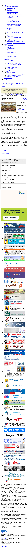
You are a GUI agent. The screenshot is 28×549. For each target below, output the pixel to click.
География (9, 10)
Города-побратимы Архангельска (15, 16)
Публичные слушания (12, 76)
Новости (3, 86)
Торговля (9, 33)
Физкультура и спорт (12, 48)
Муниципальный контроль (13, 55)
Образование (10, 45)
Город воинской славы (12, 12)
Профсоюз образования (8, 179)
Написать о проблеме (11, 217)
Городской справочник (12, 6)
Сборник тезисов (5, 153)
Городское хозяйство (12, 39)
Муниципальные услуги (8, 173)
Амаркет (6, 79)
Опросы (6, 71)
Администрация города (13, 21)
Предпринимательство (12, 35)
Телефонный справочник (13, 67)
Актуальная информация (8, 184)
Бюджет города (10, 36)
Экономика (6, 26)
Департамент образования (17, 84)
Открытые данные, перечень (14, 64)
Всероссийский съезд (21, 109)
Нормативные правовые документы (16, 61)
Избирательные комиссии (13, 25)
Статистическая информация (14, 14)
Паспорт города (11, 8)
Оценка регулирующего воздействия (16, 43)
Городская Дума (11, 22)
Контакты (6, 65)
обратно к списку (24, 99)
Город (5, 5)
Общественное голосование (14, 75)
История (9, 9)
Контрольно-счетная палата (14, 24)
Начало (2, 83)
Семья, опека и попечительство (15, 51)
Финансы (9, 29)
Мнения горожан (11, 72)
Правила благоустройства (13, 63)
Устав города (10, 60)
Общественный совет (12, 52)
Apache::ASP (4, 546)
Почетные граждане (12, 13)
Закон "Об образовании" (8, 182)
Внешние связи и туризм (13, 53)
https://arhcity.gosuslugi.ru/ (17, 94)
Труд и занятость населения (14, 37)
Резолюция (3, 150)
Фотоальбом (10, 17)
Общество (6, 44)
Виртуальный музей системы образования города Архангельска (13, 176)
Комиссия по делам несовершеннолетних (12, 57)
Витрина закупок (8, 78)
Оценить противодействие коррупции (16, 74)
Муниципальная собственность (15, 32)
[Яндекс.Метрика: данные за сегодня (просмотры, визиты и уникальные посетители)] (5, 533)
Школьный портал (6, 170)
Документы (6, 59)
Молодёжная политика (12, 49)
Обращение (3, 538)
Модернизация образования (9, 167)
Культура (9, 47)
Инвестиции (10, 30)
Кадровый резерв (6, 187)
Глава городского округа (13, 20)
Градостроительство (12, 40)
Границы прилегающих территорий (16, 41)
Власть (5, 18)
